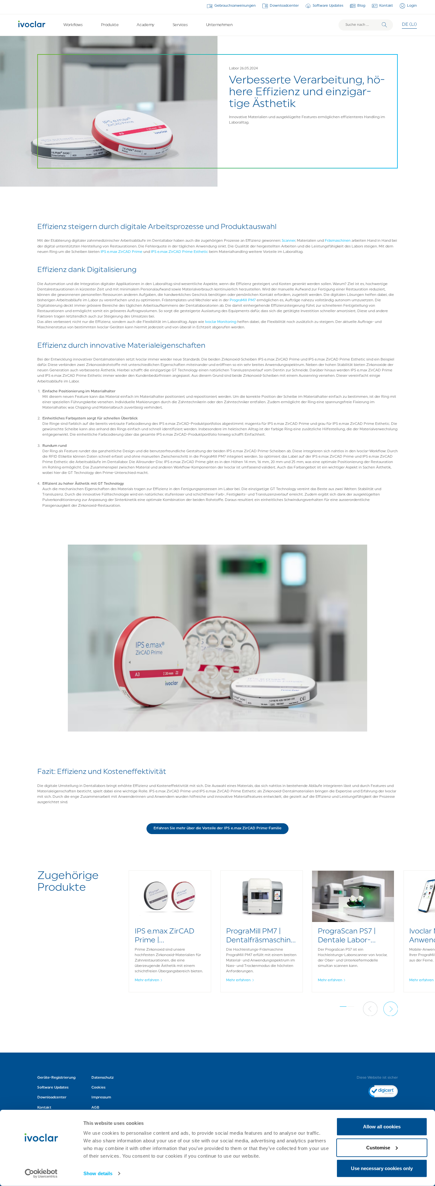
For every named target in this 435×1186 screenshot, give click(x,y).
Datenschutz (102, 1078)
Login (412, 6)
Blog (361, 6)
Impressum (101, 1097)
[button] (217, 828)
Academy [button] (145, 25)
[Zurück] (370, 1009)
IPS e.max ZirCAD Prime (121, 252)
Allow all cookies (382, 1126)
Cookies (98, 1088)
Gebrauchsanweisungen (235, 6)
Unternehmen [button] (219, 25)
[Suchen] (384, 24)
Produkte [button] (110, 25)
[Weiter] (390, 1009)
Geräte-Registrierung (56, 1078)
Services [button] (180, 25)
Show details (97, 1173)
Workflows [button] (73, 25)
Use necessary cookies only (382, 1168)
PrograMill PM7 (243, 300)
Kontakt (386, 6)
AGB (95, 1108)
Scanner (288, 241)
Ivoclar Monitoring (220, 322)
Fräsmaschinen (338, 241)
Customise (378, 1147)
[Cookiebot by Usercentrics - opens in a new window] (41, 1173)
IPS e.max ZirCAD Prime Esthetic (179, 252)
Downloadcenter (284, 6)
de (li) (409, 24)
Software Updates (328, 6)
